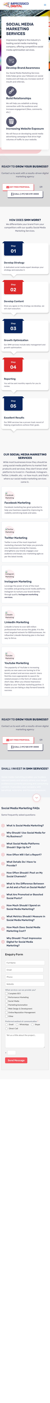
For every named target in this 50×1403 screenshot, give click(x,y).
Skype (37, 1024)
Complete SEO (14, 994)
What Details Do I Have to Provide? (21, 863)
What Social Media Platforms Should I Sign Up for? (23, 845)
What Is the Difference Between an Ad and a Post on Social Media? (26, 885)
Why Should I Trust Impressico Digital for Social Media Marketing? (24, 942)
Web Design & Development (20, 1009)
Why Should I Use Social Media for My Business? (26, 834)
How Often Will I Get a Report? (24, 854)
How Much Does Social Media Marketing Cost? (23, 929)
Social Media (13, 1001)
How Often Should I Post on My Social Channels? (24, 874)
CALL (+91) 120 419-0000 (26, 194)
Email (11, 1024)
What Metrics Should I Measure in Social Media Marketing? (26, 918)
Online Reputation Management (21, 1013)
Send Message (16, 1060)
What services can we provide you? (20, 990)
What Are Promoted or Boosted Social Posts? (25, 896)
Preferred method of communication (21, 1021)
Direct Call (13, 1029)
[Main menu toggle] (45, 4)
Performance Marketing (18, 997)
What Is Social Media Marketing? (25, 825)
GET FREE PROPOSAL (19, 187)
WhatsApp (24, 1024)
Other (10, 1016)
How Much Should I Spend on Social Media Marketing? (23, 907)
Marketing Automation (18, 1005)
